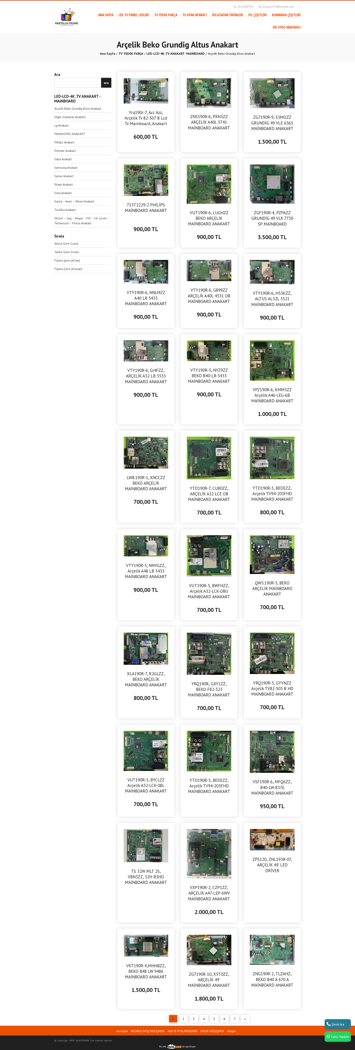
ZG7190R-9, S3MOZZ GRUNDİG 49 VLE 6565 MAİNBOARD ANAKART (272, 122)
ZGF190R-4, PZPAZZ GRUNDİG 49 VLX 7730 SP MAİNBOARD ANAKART (272, 218)
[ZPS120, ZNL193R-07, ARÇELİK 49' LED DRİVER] (272, 839)
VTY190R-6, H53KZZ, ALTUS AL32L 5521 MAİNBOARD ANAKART (272, 298)
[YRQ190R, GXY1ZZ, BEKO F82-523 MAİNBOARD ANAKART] (209, 653)
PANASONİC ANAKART (69, 134)
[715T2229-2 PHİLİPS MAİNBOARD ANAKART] (146, 180)
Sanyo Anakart (64, 176)
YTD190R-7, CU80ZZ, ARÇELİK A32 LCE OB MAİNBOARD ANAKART (209, 493)
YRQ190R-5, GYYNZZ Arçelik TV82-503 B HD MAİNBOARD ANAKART (272, 688)
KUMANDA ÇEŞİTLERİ (286, 14)
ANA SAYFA (105, 14)
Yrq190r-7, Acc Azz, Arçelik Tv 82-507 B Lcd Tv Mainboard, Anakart (146, 118)
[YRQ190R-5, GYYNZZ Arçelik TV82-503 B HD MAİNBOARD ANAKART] (272, 653)
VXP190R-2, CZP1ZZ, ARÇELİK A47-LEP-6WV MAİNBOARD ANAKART (209, 893)
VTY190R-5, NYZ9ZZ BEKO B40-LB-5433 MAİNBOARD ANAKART (209, 375)
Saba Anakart (63, 159)
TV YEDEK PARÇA (165, 14)
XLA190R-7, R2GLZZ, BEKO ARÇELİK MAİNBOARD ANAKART (146, 679)
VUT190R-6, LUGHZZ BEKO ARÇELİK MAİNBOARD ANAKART (209, 218)
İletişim (231, 1031)
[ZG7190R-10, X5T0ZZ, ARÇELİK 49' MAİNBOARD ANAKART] (209, 950)
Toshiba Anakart (65, 210)
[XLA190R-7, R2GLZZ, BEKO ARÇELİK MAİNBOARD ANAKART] (146, 648)
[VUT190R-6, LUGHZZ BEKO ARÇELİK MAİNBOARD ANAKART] (209, 184)
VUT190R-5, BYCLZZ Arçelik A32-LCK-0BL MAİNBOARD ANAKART (146, 785)
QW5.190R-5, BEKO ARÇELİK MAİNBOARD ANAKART (272, 588)
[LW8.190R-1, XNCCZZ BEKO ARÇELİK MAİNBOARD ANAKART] (146, 452)
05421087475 (245, 6)
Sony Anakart (63, 193)
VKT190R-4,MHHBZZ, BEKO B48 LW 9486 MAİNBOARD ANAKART (146, 971)
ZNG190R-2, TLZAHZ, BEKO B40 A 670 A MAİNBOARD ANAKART (272, 979)
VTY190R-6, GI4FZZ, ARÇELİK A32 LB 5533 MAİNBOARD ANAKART (146, 376)
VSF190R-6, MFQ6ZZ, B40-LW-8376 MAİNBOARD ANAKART (272, 787)
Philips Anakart (64, 142)
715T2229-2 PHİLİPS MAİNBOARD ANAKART (146, 207)
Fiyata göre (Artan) (67, 260)
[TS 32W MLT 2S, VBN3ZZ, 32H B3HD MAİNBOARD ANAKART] (146, 845)
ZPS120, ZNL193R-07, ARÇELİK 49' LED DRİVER (272, 865)
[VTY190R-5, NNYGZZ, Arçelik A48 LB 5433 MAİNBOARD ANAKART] (146, 546)
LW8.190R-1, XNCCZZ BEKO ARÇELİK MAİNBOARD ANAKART (146, 483)
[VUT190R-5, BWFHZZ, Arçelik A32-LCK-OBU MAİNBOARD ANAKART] (209, 555)
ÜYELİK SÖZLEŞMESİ (212, 1031)
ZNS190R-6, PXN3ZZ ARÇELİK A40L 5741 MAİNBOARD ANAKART (209, 122)
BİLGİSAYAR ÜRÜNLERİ (227, 14)
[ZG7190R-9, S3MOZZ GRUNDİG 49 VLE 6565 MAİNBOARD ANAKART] (272, 93)
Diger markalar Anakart (70, 117)
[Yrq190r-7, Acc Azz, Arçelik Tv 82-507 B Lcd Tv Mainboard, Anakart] (146, 90)
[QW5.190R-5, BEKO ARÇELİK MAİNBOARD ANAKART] (272, 554)
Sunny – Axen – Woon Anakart (74, 201)
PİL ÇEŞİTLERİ (257, 14)
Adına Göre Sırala (66, 243)
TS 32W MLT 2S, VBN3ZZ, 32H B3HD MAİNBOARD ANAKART (146, 876)
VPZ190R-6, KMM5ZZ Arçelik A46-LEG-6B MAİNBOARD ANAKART (272, 395)
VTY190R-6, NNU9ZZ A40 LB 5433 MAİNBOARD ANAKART (146, 298)
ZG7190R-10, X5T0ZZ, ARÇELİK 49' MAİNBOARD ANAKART (209, 979)
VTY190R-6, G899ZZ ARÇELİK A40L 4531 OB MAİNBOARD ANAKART (209, 295)
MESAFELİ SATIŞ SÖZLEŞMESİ (148, 1031)
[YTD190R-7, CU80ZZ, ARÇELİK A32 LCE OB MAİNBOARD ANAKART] (209, 457)
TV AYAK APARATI (194, 14)
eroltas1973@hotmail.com (278, 6)
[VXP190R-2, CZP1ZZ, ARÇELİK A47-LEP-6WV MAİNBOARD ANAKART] (209, 853)
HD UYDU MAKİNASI (287, 27)
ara (106, 83)
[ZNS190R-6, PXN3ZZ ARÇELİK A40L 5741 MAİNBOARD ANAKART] (209, 93)
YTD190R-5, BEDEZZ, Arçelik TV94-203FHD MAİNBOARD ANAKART (272, 493)
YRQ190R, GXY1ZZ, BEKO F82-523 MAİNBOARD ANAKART (209, 689)
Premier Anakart (65, 151)
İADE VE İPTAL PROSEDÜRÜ (182, 1031)
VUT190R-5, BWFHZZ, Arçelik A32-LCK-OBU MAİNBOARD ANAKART (209, 591)
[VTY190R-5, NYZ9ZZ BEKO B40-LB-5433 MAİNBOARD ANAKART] (209, 350)
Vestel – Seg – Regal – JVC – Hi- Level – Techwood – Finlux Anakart (81, 220)
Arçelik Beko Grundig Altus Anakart (77, 108)
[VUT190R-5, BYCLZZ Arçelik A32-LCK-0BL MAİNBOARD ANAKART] (146, 750)
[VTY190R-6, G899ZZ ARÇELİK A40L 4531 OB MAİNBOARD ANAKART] (209, 270)
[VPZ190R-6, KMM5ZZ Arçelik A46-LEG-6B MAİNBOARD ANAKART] (272, 360)
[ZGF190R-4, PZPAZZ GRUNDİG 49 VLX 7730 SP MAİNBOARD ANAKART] (272, 184)
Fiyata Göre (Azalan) (68, 269)
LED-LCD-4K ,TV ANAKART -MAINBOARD (175, 53)
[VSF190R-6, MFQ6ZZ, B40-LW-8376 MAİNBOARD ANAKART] (272, 751)
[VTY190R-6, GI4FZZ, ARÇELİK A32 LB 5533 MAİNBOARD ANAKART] (146, 350)
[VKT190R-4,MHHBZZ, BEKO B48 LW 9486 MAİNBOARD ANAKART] (146, 945)
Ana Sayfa (107, 53)
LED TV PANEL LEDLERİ (134, 14)
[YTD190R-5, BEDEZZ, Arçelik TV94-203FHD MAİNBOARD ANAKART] (272, 457)
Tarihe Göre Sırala (66, 252)
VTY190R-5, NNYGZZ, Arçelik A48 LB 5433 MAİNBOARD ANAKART (146, 571)
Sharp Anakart (63, 184)
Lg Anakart (61, 125)
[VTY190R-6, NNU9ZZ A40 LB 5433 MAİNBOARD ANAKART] (146, 271)
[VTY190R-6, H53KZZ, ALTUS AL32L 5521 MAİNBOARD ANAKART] (272, 272)
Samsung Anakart (66, 167)
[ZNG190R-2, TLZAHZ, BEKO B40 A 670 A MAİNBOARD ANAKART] (272, 949)
